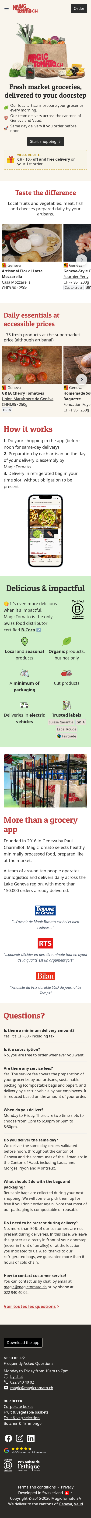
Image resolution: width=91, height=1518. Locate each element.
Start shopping (43, 141)
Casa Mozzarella (16, 282)
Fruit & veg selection (22, 1417)
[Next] (81, 260)
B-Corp (28, 630)
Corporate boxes (18, 1406)
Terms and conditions (37, 1487)
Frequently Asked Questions (28, 1363)
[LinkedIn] (30, 1438)
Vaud (78, 1504)
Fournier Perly (75, 276)
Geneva (65, 1504)
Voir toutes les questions (30, 1306)
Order (79, 8)
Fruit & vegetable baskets (26, 1412)
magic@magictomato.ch (25, 1286)
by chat (44, 1281)
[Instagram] (19, 1438)
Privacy (67, 1487)
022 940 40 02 (16, 1292)
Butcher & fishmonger (23, 1423)
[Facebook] (8, 1438)
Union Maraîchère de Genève (27, 398)
